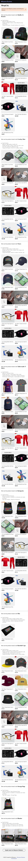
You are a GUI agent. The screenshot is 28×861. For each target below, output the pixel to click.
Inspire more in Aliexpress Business (14, 850)
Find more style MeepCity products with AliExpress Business (13, 9)
